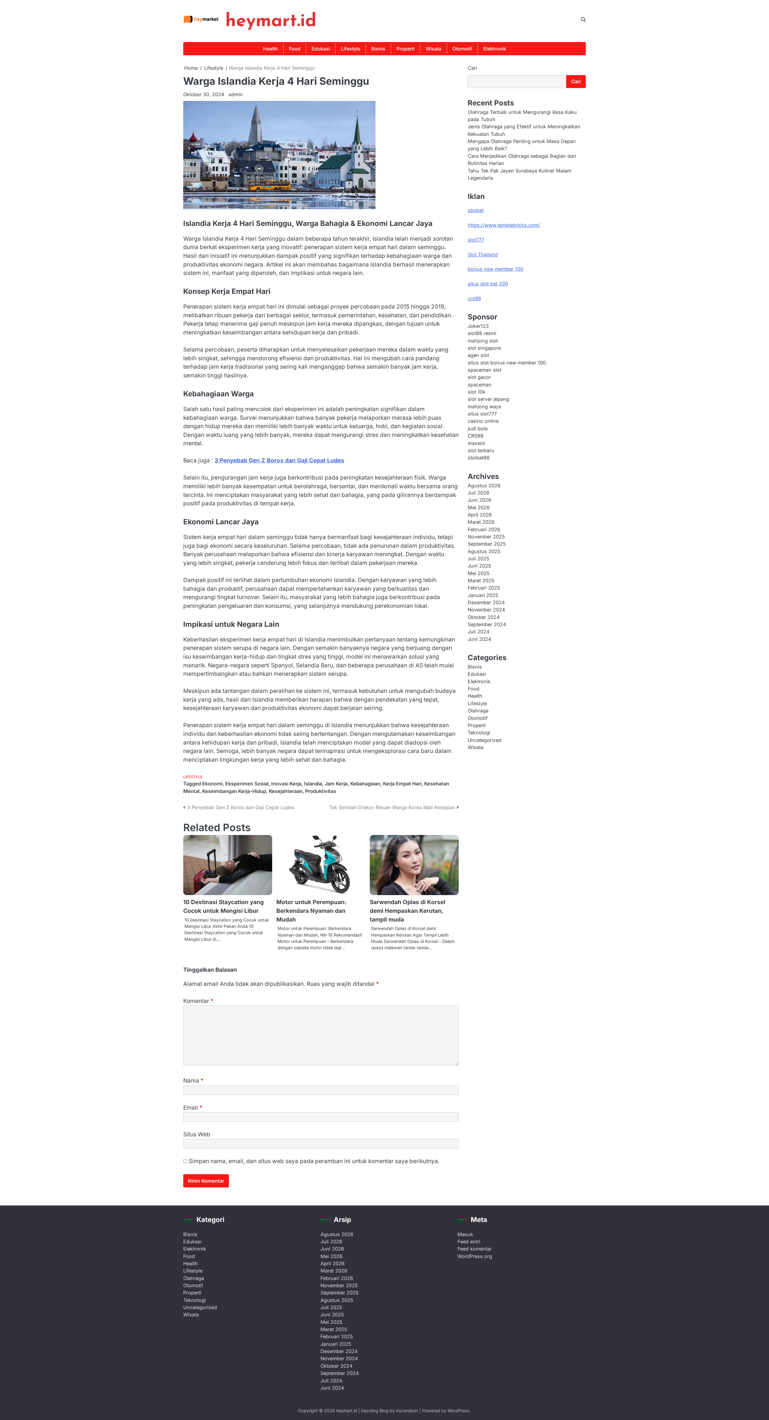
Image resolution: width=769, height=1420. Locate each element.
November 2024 (486, 610)
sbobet (476, 210)
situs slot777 (482, 414)
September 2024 (487, 624)
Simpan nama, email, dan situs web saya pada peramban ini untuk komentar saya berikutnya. (314, 1161)
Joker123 (478, 326)
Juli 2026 (478, 492)
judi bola (478, 428)
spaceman (479, 384)
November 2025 (486, 537)
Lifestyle (350, 49)
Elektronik (494, 49)
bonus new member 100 (495, 269)
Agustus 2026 (484, 485)
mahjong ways (484, 406)
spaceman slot (484, 370)
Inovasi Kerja (286, 784)
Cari (472, 68)
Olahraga (478, 711)
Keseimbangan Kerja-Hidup (234, 791)
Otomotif (462, 49)
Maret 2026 (481, 522)
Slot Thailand (483, 254)
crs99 (474, 298)
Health (270, 49)
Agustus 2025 (484, 551)
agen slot (478, 355)
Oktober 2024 (484, 617)
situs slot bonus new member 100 (507, 362)
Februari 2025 (484, 588)
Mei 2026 (479, 507)
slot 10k (476, 392)
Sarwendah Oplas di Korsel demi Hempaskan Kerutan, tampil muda (407, 911)
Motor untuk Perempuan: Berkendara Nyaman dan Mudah (311, 911)
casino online (483, 421)
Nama (193, 1080)
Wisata (433, 49)
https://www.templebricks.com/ (504, 225)
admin (235, 94)
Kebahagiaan (365, 784)
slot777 (476, 239)
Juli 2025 (478, 559)
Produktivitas (320, 791)
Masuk (465, 1234)
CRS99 (475, 436)
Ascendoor (407, 1410)
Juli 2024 (478, 632)
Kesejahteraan (285, 791)
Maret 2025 (481, 580)
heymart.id (270, 22)
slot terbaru (481, 450)
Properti (406, 49)
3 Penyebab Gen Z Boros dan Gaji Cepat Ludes (279, 460)
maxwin (476, 443)
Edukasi (321, 49)
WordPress (459, 1410)
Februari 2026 (484, 529)
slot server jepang (488, 399)
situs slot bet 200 (488, 284)
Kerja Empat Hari (402, 784)
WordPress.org (474, 1256)
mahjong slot (483, 340)
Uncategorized (484, 740)
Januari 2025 (483, 595)
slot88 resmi (482, 333)
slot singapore (484, 348)
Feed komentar (474, 1249)
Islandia (313, 784)
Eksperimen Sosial (247, 784)
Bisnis (378, 49)
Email (192, 1107)
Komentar (198, 1001)
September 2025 (487, 544)
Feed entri (468, 1242)
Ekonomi (212, 784)
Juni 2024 (479, 639)
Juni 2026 (479, 500)
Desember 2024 (486, 602)
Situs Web (196, 1134)
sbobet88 (479, 458)
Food (294, 49)
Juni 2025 (479, 566)
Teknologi (479, 733)
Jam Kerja (336, 784)
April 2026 (480, 514)
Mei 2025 (479, 573)
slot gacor (479, 377)
